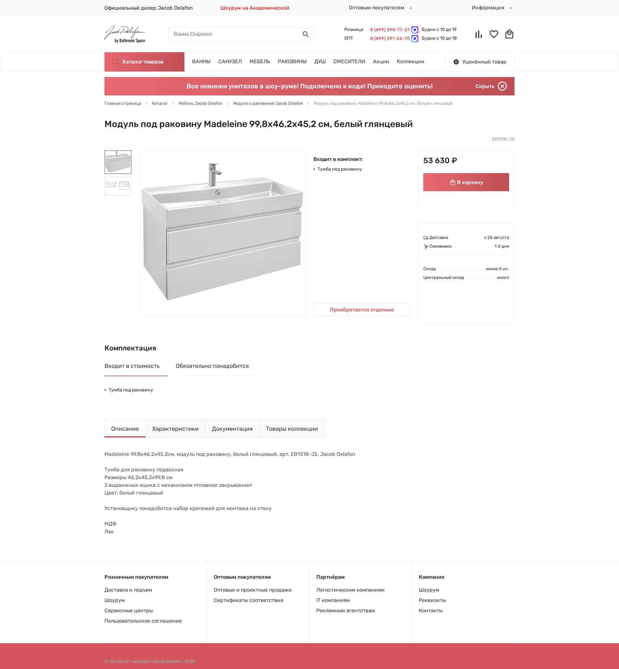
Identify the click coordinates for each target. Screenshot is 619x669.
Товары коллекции (292, 428)
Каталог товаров (143, 62)
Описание (125, 428)
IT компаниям (333, 600)
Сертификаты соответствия (248, 600)
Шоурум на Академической (255, 8)
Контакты (431, 610)
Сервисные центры (128, 610)
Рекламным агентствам (345, 610)
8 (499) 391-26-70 (389, 38)
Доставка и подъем (128, 590)
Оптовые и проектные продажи (253, 590)
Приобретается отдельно (362, 310)
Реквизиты (432, 600)
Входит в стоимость (132, 365)
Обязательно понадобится (212, 365)
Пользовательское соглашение (143, 621)
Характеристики (175, 428)
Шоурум (114, 600)
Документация (232, 428)
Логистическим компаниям (350, 590)
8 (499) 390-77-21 (389, 30)
